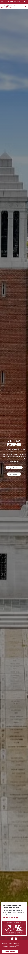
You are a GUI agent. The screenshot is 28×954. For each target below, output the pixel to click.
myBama (25, 2)
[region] (14, 919)
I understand (10, 951)
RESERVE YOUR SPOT (9, 918)
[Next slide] (16, 938)
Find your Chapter (13, 468)
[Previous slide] (12, 938)
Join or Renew (13, 474)
